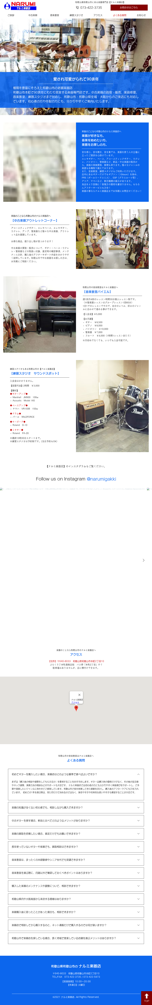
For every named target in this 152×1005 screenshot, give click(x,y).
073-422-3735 (91, 7)
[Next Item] (143, 560)
